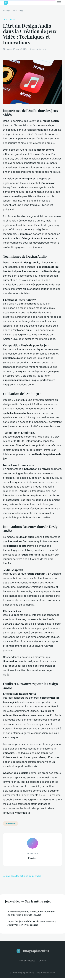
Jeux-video (18, 10)
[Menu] (59, 2)
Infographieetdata (36, 951)
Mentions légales (26, 960)
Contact (43, 960)
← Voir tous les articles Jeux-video (22, 876)
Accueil (6, 10)
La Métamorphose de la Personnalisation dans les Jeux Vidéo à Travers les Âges (31, 913)
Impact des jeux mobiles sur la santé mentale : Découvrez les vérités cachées (31, 923)
